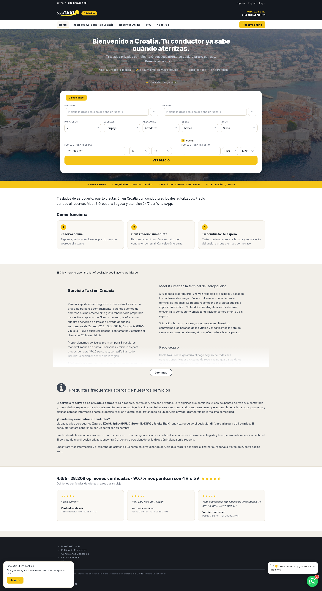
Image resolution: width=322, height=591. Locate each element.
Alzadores (149, 121)
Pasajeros (71, 121)
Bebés (185, 121)
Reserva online (252, 24)
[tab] (76, 98)
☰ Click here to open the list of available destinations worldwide (97, 272)
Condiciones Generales (75, 557)
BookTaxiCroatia (70, 550)
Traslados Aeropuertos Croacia (93, 24)
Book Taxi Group (134, 577)
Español (241, 3)
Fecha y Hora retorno (195, 145)
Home (63, 24)
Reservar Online (130, 24)
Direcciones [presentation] (76, 97)
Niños (224, 121)
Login (262, 3)
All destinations (68, 588)
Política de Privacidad (73, 554)
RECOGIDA (70, 105)
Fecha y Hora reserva (78, 145)
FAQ (148, 24)
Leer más (161, 372)
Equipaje (109, 121)
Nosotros (163, 24)
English (252, 3)
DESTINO (167, 105)
